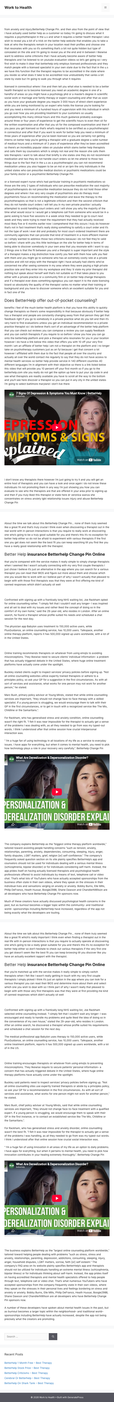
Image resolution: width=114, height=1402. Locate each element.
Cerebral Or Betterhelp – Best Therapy (27, 1378)
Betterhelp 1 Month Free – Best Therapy (28, 1362)
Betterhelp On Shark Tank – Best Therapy (29, 1383)
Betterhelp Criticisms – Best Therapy (26, 1373)
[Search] (53, 1336)
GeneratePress (75, 1397)
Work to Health (18, 7)
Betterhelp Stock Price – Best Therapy (27, 1367)
